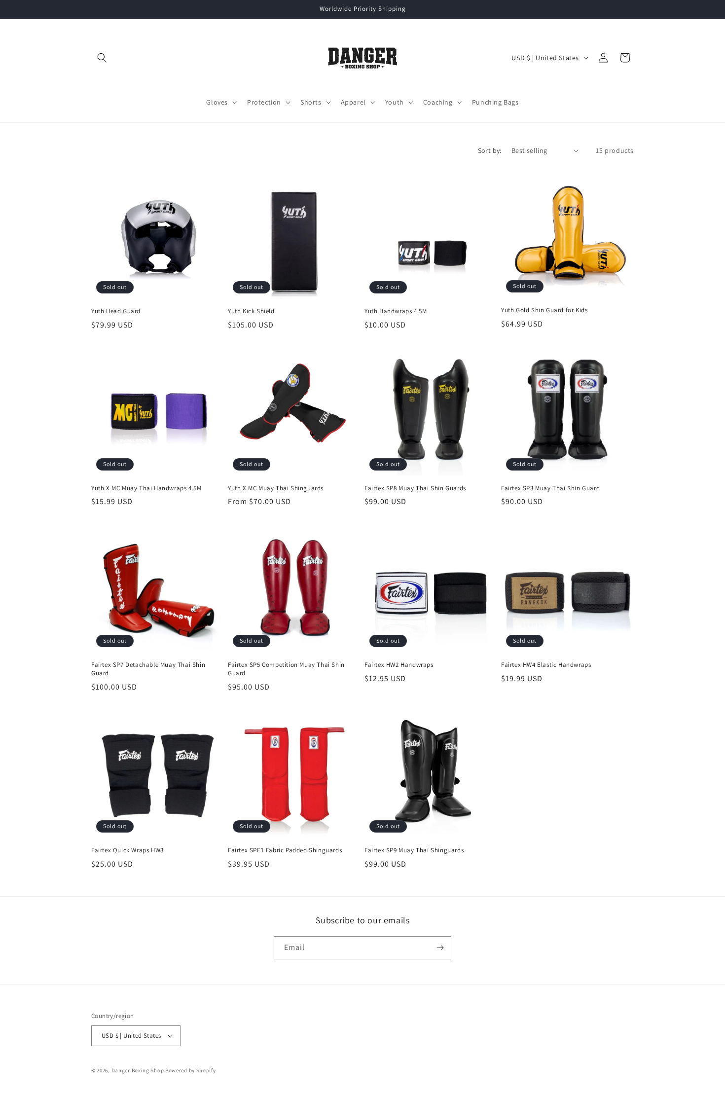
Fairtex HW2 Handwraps (399, 665)
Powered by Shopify (190, 1070)
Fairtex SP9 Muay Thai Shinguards (414, 850)
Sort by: (490, 150)
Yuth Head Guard (116, 311)
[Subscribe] (440, 947)
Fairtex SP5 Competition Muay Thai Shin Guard (286, 669)
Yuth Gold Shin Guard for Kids (544, 310)
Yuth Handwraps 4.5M (395, 311)
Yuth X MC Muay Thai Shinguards (276, 488)
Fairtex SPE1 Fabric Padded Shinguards (285, 850)
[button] (102, 58)
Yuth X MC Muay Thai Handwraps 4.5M (146, 488)
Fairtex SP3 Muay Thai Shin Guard (550, 488)
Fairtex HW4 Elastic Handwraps (546, 665)
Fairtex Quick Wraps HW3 (127, 850)
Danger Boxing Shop (137, 1070)
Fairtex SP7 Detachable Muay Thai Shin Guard (148, 669)
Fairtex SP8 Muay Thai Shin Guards (415, 488)
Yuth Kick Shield (251, 311)
